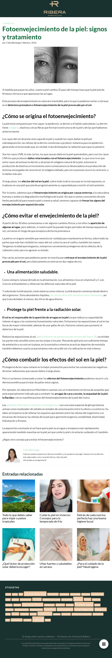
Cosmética (8, 23)
